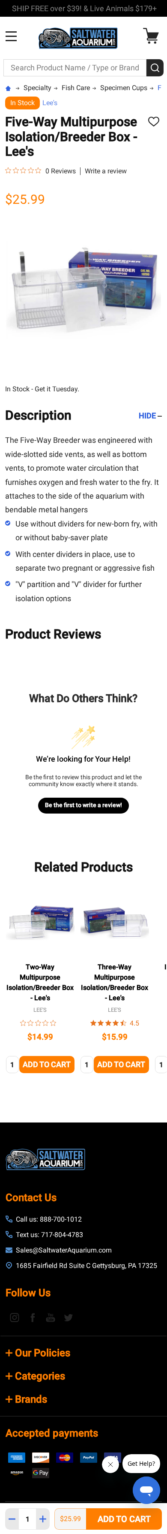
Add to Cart (124, 1519)
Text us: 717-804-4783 (49, 1235)
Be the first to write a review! (83, 805)
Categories (40, 1376)
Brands (31, 1399)
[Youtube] (51, 1317)
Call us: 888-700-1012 (49, 1219)
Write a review (106, 171)
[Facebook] (33, 1317)
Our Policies (42, 1353)
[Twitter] (69, 1317)
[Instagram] (15, 1317)
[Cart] (153, 35)
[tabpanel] (40, 983)
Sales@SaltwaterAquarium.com (64, 1250)
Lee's (49, 103)
